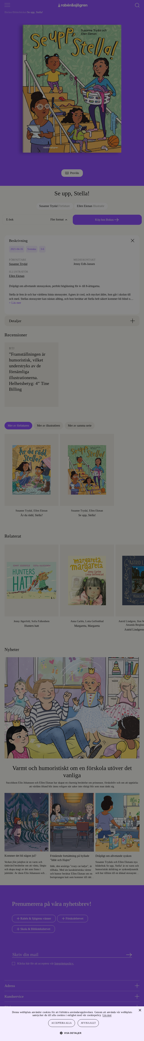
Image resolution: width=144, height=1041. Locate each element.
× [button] (139, 1010)
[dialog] (72, 520)
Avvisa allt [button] (88, 1023)
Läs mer (117, 1015)
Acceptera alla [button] (61, 1023)
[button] (72, 1033)
